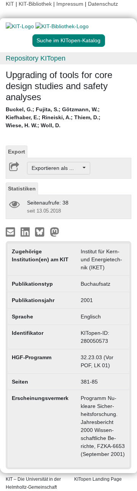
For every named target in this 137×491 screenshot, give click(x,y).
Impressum (69, 4)
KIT (10, 4)
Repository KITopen (35, 58)
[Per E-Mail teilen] (11, 232)
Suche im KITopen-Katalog (68, 40)
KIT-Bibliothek (36, 4)
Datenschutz (103, 4)
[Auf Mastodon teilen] (54, 232)
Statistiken (22, 189)
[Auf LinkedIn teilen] (26, 232)
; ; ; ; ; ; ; (53, 117)
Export (16, 152)
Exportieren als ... (56, 168)
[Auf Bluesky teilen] (41, 232)
